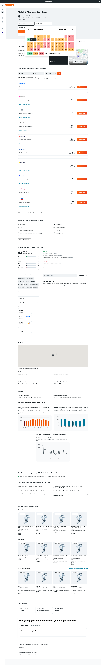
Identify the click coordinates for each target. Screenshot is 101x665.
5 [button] (48, 36)
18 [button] (44, 43)
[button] (99, 1)
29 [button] (35, 49)
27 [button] (28, 49)
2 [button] (38, 36)
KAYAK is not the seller (24, 650)
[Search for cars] (2, 15)
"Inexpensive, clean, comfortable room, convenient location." (58, 257)
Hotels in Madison (67, 634)
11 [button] (52, 43)
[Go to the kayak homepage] (9, 5)
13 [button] (28, 43)
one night (26, 284)
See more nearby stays (83, 509)
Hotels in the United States (44, 661)
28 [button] (31, 49)
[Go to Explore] (2, 22)
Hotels (26, 661)
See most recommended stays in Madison (78, 568)
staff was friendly (30, 278)
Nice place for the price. (50, 253)
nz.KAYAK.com (20, 661)
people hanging (21, 287)
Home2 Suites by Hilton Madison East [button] (25, 585)
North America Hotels (33, 661)
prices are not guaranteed (45, 645)
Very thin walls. (48, 265)
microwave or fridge (34, 284)
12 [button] (48, 40)
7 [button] (31, 40)
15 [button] (35, 43)
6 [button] (28, 40)
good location (21, 281)
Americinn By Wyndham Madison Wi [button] (25, 527)
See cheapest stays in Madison (81, 539)
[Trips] (2, 28)
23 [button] (38, 46)
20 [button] (28, 46)
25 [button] (45, 46)
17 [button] (41, 43)
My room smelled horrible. (51, 267)
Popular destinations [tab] (35, 625)
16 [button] (38, 43)
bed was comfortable (30, 281)
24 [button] (41, 46)
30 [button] (38, 49)
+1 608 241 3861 (21, 19)
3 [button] (41, 36)
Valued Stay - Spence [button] (23, 555)
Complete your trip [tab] (24, 625)
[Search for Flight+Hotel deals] (2, 18)
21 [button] (31, 46)
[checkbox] (25, 311)
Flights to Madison (25, 634)
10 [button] (41, 40)
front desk (20, 284)
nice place (35, 287)
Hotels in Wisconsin (54, 661)
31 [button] (72, 49)
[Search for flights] (2, 9)
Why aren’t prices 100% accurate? (27, 655)
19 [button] (48, 43)
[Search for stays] (2, 12)
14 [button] (31, 43)
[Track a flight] (2, 24)
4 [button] (52, 40)
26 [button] (48, 46)
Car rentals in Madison (47, 634)
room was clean (21, 278)
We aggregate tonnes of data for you (28, 652)
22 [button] (35, 46)
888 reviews (29, 15)
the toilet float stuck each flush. (52, 263)
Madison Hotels (62, 661)
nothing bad (29, 287)
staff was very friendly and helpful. (52, 255)
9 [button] (38, 40)
